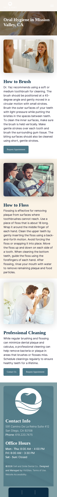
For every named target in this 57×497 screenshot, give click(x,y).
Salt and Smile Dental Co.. (26, 466)
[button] (52, 5)
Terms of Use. (39, 470)
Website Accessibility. (16, 474)
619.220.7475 (24, 434)
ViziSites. (27, 470)
